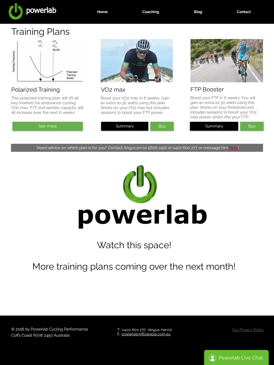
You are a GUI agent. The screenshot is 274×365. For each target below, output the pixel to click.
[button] (124, 126)
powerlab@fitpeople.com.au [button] (145, 334)
